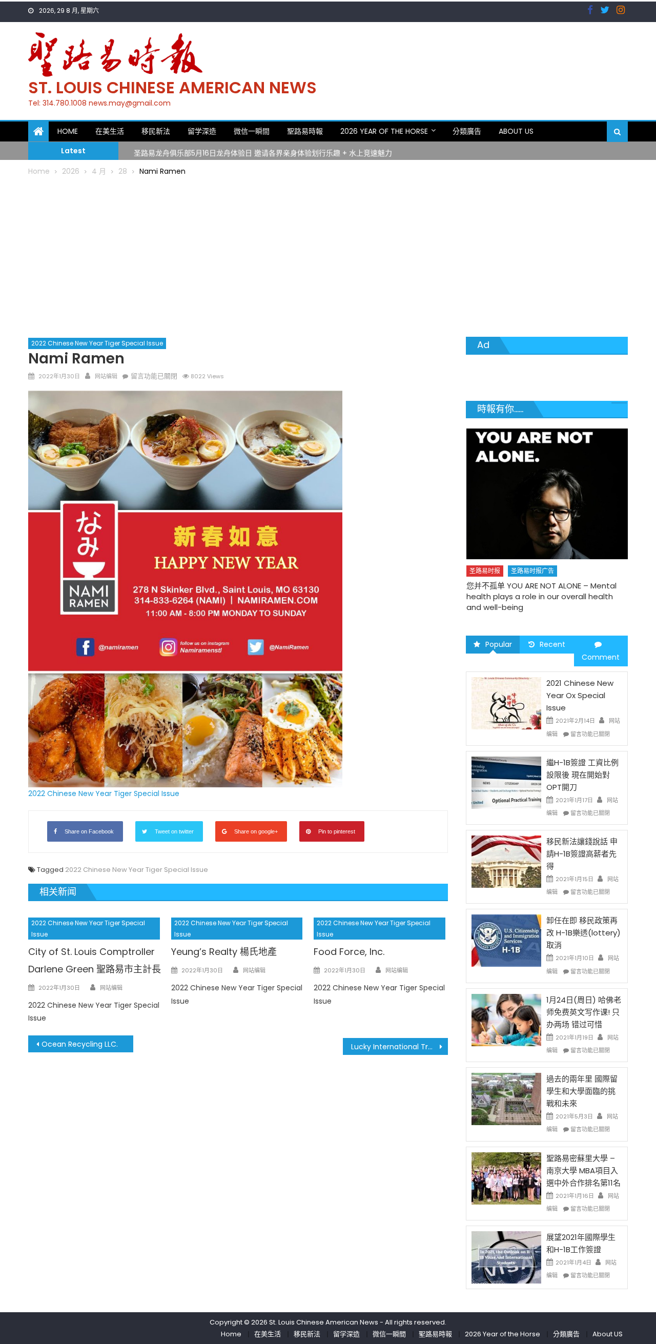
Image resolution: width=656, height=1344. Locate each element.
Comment (601, 657)
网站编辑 (106, 376)
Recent (552, 644)
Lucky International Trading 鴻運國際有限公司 (399, 1047)
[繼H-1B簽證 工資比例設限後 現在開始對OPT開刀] (506, 782)
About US (516, 131)
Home (67, 131)
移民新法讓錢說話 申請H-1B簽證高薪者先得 (582, 853)
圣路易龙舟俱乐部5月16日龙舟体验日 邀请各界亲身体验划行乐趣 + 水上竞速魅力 (263, 151)
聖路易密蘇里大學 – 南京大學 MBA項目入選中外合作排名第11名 (583, 1170)
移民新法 (155, 131)
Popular (498, 644)
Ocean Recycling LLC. (80, 1044)
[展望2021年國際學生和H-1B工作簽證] (506, 1257)
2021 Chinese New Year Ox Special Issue (579, 695)
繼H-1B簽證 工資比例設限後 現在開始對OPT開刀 (582, 774)
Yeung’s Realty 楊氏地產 (224, 951)
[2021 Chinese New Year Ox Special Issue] (506, 703)
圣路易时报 (484, 570)
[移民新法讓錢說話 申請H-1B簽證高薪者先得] (506, 861)
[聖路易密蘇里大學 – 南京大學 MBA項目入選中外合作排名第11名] (506, 1177)
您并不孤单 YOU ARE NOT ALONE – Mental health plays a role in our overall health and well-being (541, 596)
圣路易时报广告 (532, 570)
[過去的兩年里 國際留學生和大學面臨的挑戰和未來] (506, 1098)
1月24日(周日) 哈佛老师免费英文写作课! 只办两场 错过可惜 (583, 1012)
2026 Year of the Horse (384, 131)
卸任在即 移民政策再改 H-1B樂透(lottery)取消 (583, 932)
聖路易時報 (305, 131)
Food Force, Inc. (349, 951)
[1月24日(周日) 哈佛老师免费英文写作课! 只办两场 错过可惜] (506, 1019)
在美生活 (109, 131)
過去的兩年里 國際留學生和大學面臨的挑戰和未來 (582, 1091)
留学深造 (202, 131)
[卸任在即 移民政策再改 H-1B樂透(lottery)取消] (506, 940)
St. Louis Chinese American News (172, 87)
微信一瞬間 (252, 131)
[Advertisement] (328, 255)
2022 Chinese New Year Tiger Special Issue (97, 343)
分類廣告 (467, 131)
